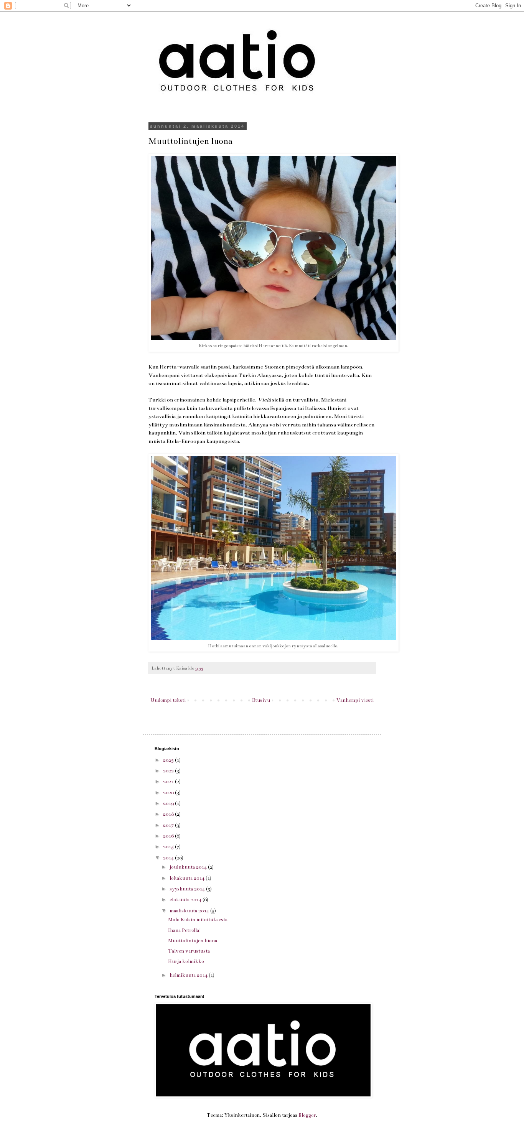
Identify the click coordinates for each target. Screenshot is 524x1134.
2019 (169, 803)
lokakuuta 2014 (188, 878)
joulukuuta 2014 (189, 867)
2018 (169, 814)
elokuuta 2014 (186, 900)
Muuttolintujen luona (192, 941)
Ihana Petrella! (184, 930)
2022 (169, 771)
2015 (169, 847)
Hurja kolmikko (186, 961)
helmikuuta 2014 (189, 975)
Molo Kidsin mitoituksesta (197, 920)
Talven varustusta (189, 951)
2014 (169, 858)
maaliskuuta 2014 (190, 911)
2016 (169, 836)
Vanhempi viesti (355, 700)
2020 (169, 793)
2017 (169, 825)
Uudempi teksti (168, 700)
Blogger (307, 1115)
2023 (169, 760)
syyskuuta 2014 (188, 889)
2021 (169, 781)
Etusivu (261, 700)
